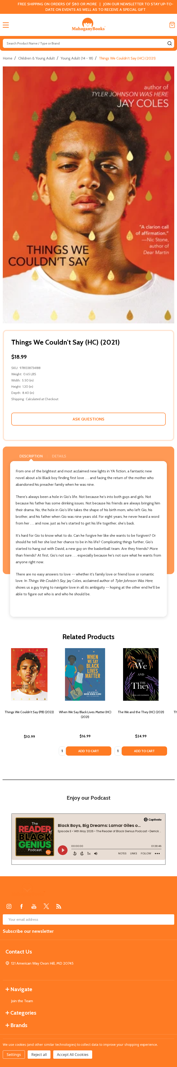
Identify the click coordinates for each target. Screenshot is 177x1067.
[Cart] (172, 25)
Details (59, 456)
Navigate (21, 989)
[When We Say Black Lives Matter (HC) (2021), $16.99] (85, 674)
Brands (18, 1025)
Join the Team (22, 1001)
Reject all (39, 1054)
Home (7, 58)
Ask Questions (88, 419)
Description (31, 456)
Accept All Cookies (72, 1054)
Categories (23, 1012)
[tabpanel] (29, 703)
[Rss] (59, 906)
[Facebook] (21, 906)
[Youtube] (34, 906)
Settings (14, 1054)
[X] (46, 906)
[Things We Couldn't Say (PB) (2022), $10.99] (29, 674)
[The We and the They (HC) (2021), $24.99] (141, 674)
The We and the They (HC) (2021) (141, 712)
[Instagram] (9, 906)
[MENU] (6, 25)
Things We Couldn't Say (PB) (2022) (29, 712)
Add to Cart (88, 751)
